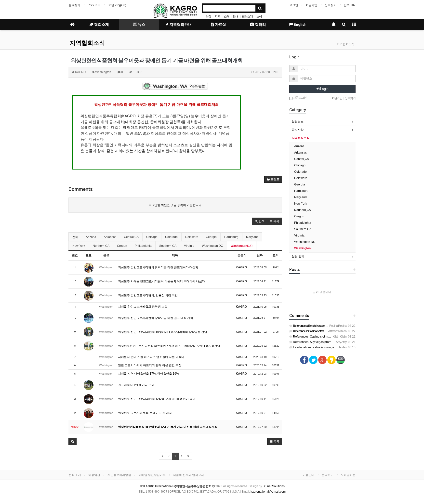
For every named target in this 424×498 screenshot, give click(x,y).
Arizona (91, 237)
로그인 (293, 5)
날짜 (260, 255)
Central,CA (131, 237)
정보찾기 (330, 5)
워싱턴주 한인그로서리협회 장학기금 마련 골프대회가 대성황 (158, 267)
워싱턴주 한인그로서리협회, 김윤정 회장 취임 (148, 295)
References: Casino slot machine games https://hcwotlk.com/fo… (335, 336)
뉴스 (141, 24)
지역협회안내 (180, 24)
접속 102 (350, 5)
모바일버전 (348, 475)
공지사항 (298, 129)
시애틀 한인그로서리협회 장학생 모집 (142, 306)
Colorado (171, 237)
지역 (217, 16)
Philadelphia (143, 246)
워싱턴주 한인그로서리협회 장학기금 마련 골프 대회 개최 (155, 318)
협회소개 (247, 16)
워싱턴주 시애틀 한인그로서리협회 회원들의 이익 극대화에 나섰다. (162, 281)
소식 (259, 16)
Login (324, 89)
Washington (302, 248)
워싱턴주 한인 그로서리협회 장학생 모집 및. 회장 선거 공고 (156, 399)
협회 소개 (74, 475)
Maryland (252, 237)
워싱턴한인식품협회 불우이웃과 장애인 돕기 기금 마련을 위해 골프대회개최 (167, 427)
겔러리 (260, 24)
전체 (75, 237)
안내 (235, 16)
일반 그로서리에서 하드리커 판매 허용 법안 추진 (149, 365)
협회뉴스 (298, 121)
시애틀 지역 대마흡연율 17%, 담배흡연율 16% (148, 373)
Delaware (191, 237)
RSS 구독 (94, 5)
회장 (208, 16)
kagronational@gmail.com (268, 491)
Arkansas (110, 237)
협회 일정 (298, 256)
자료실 (220, 24)
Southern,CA (167, 246)
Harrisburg (231, 237)
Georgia (211, 237)
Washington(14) (241, 246)
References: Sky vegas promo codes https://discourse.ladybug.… (335, 342)
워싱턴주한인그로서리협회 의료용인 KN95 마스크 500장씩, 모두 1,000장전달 (169, 346)
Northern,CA (101, 246)
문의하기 (327, 475)
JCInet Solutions (274, 486)
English (299, 24)
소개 (226, 16)
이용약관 (94, 475)
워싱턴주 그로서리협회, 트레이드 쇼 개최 (145, 413)
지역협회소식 (87, 42)
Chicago (152, 237)
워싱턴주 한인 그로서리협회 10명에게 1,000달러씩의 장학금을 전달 (162, 332)
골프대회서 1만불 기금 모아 (136, 385)
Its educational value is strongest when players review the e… (333, 347)
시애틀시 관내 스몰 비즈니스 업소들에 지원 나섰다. (151, 357)
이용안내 (308, 475)
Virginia (189, 246)
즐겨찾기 (74, 5)
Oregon (122, 246)
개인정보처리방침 (119, 475)
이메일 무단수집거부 (152, 475)
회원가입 (311, 5)
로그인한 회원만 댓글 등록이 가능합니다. (175, 205)
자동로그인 (299, 97)
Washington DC (212, 246)
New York (78, 246)
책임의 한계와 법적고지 (188, 475)
